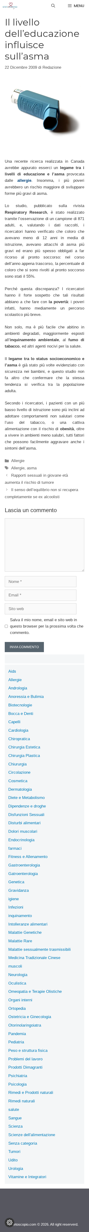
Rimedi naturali (21, 1101)
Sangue (15, 1118)
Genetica (16, 882)
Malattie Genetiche (25, 932)
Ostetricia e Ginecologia (29, 1017)
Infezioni (15, 907)
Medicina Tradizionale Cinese (34, 958)
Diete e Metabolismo (26, 797)
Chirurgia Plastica (24, 755)
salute (13, 1109)
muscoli (15, 966)
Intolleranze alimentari (27, 924)
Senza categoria (22, 1143)
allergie (24, 180)
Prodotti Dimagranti (25, 1067)
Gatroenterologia (23, 873)
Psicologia (17, 1084)
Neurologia (17, 975)
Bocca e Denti (20, 713)
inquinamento (20, 915)
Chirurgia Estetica (24, 747)
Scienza (15, 1126)
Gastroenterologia (24, 865)
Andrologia (17, 688)
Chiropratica (19, 739)
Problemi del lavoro (25, 1059)
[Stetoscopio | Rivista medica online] (10, 6)
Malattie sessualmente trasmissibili (39, 949)
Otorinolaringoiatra (24, 1025)
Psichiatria (17, 1076)
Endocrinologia (21, 840)
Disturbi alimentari (24, 823)
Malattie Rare (20, 941)
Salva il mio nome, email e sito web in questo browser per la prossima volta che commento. (46, 626)
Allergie (17, 461)
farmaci (15, 848)
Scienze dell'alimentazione (31, 1135)
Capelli (14, 722)
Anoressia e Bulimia (26, 696)
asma (32, 468)
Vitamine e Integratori (27, 1177)
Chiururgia (17, 764)
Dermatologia (20, 789)
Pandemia (17, 1034)
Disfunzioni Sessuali (26, 814)
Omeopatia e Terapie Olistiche (35, 991)
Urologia (15, 1168)
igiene (13, 899)
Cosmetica (17, 781)
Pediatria (16, 1042)
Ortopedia (17, 1008)
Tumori (14, 1151)
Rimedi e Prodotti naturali (30, 1092)
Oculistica (17, 983)
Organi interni (20, 1000)
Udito (13, 1160)
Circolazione (19, 772)
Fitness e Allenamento (27, 856)
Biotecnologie (20, 705)
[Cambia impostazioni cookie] (9, 1222)
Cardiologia (18, 730)
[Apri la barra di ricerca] (53, 6)
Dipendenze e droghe (27, 806)
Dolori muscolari (22, 831)
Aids (12, 671)
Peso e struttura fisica (27, 1050)
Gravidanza (18, 890)
